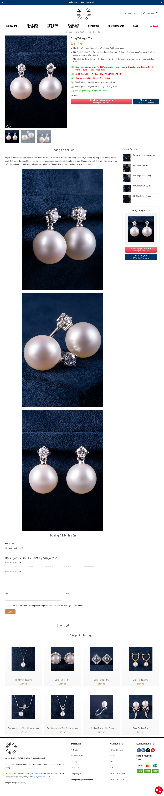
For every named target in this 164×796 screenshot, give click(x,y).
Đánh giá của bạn (13, 563)
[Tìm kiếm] (144, 13)
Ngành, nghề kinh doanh (41, 777)
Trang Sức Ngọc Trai (82, 32)
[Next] (62, 82)
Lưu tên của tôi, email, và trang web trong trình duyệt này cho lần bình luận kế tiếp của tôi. (46, 606)
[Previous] (9, 82)
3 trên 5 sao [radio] (39, 566)
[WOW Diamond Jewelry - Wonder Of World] (84, 13)
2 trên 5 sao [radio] (23, 566)
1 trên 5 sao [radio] (9, 566)
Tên (7, 594)
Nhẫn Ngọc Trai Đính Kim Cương (101, 728)
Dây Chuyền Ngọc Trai (23, 680)
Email (68, 594)
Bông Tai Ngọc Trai (62, 680)
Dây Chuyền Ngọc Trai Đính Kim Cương (23, 728)
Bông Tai (96, 32)
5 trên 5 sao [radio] (78, 566)
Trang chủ (68, 32)
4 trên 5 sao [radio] (58, 566)
